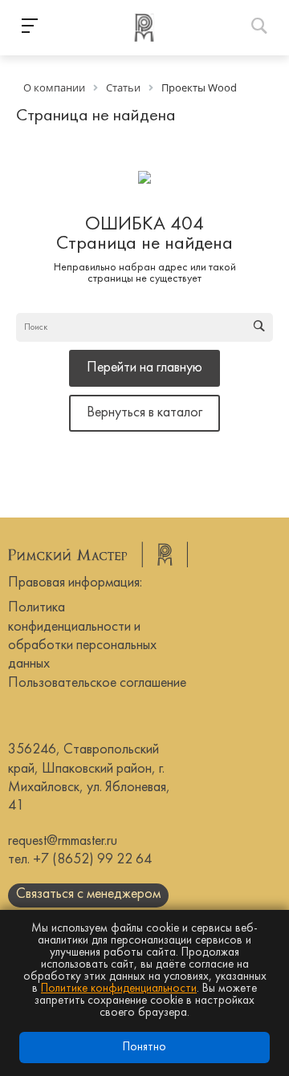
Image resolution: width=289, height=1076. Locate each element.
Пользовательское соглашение (97, 683)
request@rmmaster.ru (62, 841)
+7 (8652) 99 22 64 (92, 860)
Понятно (144, 1047)
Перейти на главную (144, 368)
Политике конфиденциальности (119, 989)
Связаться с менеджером (88, 894)
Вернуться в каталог (144, 413)
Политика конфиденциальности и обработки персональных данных (82, 636)
